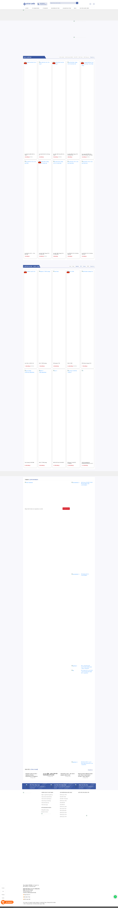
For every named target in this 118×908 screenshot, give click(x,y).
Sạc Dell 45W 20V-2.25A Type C (44, 154)
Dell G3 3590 (70, 363)
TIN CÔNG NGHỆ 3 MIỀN (84, 8)
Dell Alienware (86, 57)
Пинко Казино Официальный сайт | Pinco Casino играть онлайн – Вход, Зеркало (85, 775)
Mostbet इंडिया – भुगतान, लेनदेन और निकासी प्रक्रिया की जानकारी (50, 774)
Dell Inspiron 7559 (56, 363)
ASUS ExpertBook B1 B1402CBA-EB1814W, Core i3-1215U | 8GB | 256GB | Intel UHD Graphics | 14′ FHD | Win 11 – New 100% (87, 463)
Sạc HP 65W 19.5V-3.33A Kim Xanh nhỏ (73, 254)
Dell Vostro (81, 57)
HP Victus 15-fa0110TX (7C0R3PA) (72, 463)
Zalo (3, 891)
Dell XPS (75, 57)
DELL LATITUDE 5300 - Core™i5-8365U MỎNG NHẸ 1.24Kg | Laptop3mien (86, 667)
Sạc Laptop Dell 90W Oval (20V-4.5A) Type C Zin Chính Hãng (87, 154)
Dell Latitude (61, 57)
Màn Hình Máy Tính (55, 8)
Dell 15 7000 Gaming (43, 363)
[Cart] (94, 4)
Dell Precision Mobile (69, 57)
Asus (73, 266)
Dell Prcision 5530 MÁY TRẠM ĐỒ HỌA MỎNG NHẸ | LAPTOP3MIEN (86, 484)
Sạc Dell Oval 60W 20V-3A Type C (29, 154)
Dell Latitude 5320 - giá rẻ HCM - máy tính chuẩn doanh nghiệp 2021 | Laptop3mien (87, 671)
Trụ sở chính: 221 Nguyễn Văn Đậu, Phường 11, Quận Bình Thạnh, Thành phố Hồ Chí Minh (39, 902)
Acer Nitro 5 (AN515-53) (29, 363)
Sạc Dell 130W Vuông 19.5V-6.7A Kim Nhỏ (58, 254)
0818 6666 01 (29, 888)
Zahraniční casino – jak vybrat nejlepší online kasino (68, 774)
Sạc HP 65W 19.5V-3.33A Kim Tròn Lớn (87, 254)
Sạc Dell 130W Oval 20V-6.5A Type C (58, 154)
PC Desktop (45, 8)
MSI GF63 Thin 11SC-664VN (58, 462)
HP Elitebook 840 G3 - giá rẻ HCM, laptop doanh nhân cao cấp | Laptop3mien (87, 763)
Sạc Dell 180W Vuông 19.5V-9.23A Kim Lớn (73, 154)
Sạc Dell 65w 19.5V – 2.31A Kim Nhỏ (30, 254)
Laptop (26, 8)
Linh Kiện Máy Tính (67, 8)
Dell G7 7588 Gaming (43, 462)
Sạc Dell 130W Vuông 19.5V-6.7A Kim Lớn (44, 254)
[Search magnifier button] (77, 3)
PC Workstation (35, 8)
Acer (70, 266)
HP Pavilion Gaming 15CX (86, 363)
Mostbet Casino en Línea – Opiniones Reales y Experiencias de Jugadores (32, 775)
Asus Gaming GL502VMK (29, 462)
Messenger (3, 894)
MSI (88, 266)
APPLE (75, 8)
